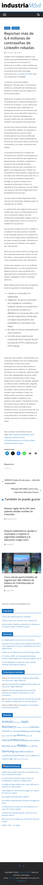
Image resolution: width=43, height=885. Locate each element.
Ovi (33, 746)
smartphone (28, 751)
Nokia (21, 745)
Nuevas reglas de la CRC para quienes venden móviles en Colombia (19, 511)
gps (3, 736)
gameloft (30, 731)
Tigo (11, 759)
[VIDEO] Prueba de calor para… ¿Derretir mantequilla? (22, 482)
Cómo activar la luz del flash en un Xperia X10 (19, 620)
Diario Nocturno (12, 766)
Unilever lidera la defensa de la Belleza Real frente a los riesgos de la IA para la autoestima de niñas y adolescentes (21, 646)
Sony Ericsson (19, 755)
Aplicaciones (17, 722)
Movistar (6, 745)
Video (15, 759)
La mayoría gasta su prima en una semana (18, 640)
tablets (38, 755)
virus (19, 759)
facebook (16, 731)
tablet (33, 755)
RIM (36, 746)
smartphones (7, 755)
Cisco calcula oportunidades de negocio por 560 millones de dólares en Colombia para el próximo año (20, 582)
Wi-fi (22, 759)
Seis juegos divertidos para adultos (15, 797)
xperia (26, 759)
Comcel (5, 731)
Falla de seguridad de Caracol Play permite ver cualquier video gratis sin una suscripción (19, 692)
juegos (28, 736)
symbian (28, 755)
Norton (29, 746)
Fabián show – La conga (11, 825)
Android (7, 721)
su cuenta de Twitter (25, 74)
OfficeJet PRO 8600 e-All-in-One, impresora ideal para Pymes (24, 490)
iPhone (21, 735)
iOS (11, 735)
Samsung (8, 751)
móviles (14, 746)
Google (37, 731)
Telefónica (5, 759)
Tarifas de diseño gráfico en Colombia (16, 617)
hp (5, 736)
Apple (24, 721)
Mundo (7, 28)
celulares (19, 727)
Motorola (19, 740)
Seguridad (15, 28)
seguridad (19, 751)
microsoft (7, 740)
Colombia (34, 726)
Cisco (23, 727)
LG (31, 735)
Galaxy (23, 731)
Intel (8, 736)
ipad (15, 735)
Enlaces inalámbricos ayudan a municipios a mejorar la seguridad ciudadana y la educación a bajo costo (20, 535)
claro (27, 727)
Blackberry (9, 727)
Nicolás (19, 53)
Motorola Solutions (32, 740)
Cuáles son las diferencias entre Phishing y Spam (21, 652)
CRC (11, 731)
